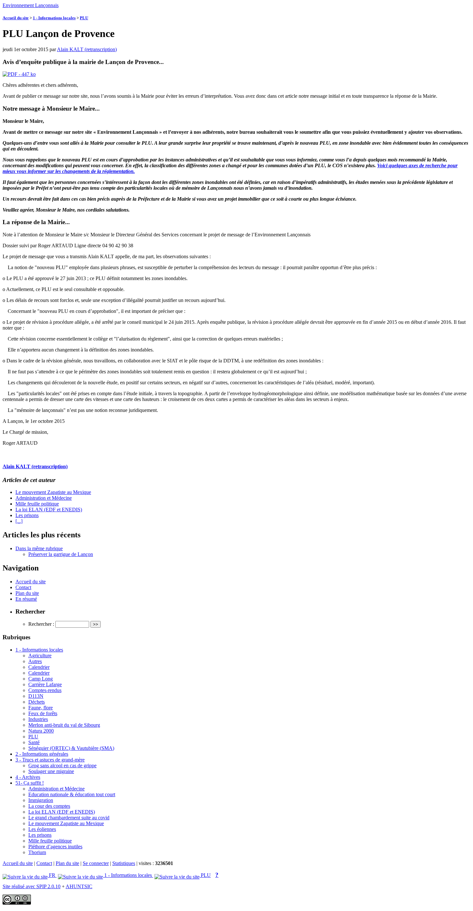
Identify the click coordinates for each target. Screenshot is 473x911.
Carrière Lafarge (45, 684)
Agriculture (39, 655)
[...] (19, 521)
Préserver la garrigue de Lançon (60, 554)
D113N (35, 696)
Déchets (36, 702)
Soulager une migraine (51, 771)
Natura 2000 (41, 730)
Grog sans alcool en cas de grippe (62, 765)
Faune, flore (40, 707)
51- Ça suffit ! (29, 783)
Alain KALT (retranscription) (87, 49)
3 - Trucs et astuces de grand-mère (50, 759)
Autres (35, 661)
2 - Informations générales (41, 754)
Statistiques (123, 863)
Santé (34, 742)
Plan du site (27, 593)
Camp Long (40, 678)
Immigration (40, 800)
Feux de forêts (42, 713)
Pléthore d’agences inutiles (55, 846)
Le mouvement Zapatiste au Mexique (53, 492)
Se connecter (96, 863)
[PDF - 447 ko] (19, 74)
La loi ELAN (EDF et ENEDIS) (48, 509)
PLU (84, 17)
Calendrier (39, 667)
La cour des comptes (49, 806)
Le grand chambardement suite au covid (68, 817)
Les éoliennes (42, 829)
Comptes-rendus (44, 690)
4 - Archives (27, 777)
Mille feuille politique (37, 503)
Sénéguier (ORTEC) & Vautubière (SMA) (71, 748)
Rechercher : (41, 624)
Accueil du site (16, 17)
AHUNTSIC (79, 886)
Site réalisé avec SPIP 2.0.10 (31, 886)
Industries (38, 719)
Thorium (37, 852)
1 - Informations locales (54, 17)
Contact (23, 587)
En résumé (26, 599)
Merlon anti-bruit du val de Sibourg (64, 725)
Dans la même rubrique (39, 548)
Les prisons (27, 515)
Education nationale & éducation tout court (71, 794)
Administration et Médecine (43, 498)
